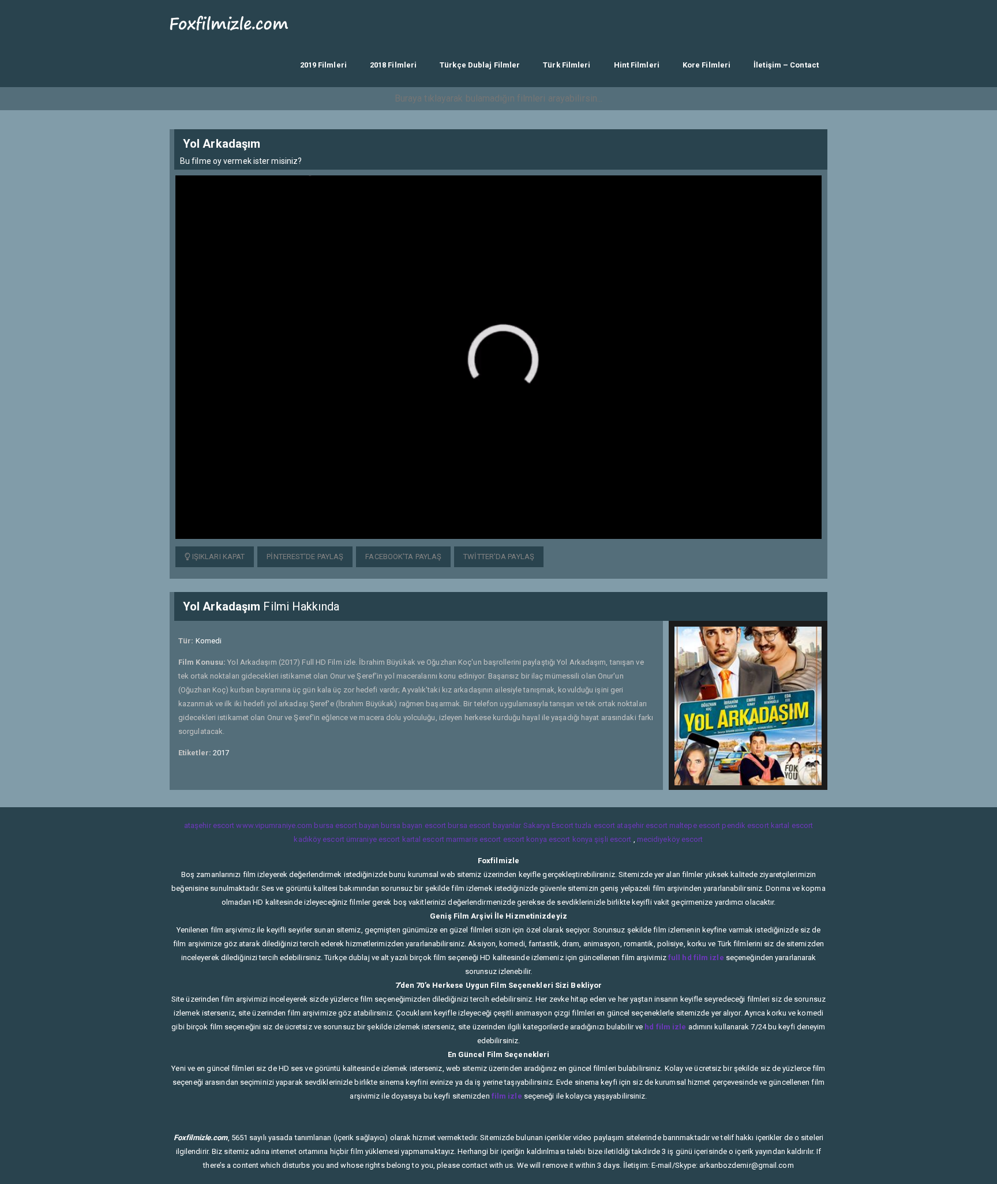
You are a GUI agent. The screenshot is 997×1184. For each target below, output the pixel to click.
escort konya (525, 839)
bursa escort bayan (346, 825)
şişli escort (612, 839)
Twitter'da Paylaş (498, 556)
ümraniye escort (373, 839)
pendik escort (745, 825)
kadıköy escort (319, 839)
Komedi (209, 640)
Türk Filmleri (566, 65)
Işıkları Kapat (217, 556)
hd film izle (665, 1026)
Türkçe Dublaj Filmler (480, 65)
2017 (221, 752)
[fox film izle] (229, 21)
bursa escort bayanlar (484, 825)
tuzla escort (595, 825)
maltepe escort (694, 825)
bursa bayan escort (413, 825)
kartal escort (792, 825)
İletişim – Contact (786, 65)
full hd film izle (696, 957)
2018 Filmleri (393, 65)
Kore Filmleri (706, 65)
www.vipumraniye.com (274, 825)
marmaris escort (473, 839)
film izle (507, 1096)
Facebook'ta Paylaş (403, 556)
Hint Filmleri (636, 65)
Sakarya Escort (548, 825)
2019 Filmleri (323, 65)
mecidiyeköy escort (670, 839)
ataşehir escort (209, 825)
